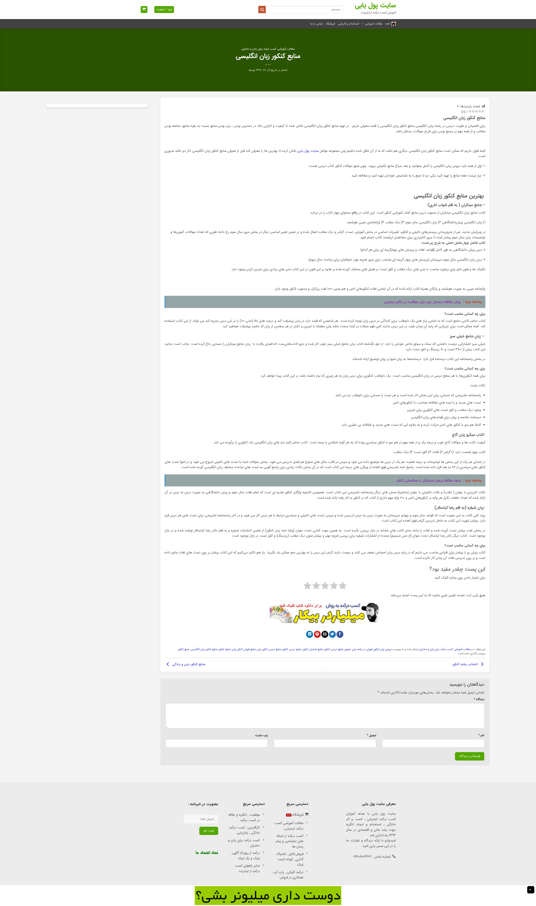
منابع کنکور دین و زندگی (188, 664)
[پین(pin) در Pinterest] (317, 634)
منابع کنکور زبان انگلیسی (204, 649)
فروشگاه (330, 23)
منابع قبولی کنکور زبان (244, 649)
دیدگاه (479, 699)
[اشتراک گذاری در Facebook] (339, 634)
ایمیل (371, 735)
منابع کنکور (225, 649)
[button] (144, 9)
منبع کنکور (183, 649)
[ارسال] (262, 9)
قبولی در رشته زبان (362, 649)
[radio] (343, 586)
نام (481, 735)
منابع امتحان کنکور (313, 649)
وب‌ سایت (261, 735)
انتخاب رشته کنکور (465, 664)
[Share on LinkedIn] (309, 634)
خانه (387, 23)
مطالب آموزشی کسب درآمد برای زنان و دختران (268, 49)
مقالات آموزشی (373, 23)
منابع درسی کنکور (291, 649)
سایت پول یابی (375, 5)
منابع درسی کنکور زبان (269, 649)
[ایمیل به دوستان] (324, 634)
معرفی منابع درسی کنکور (337, 649)
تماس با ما (317, 23)
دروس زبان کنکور (383, 649)
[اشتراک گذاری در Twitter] (332, 634)
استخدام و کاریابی (348, 23)
